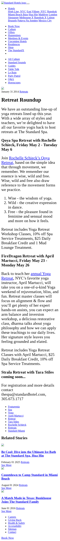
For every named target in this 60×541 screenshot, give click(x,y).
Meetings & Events (18, 38)
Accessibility (15, 526)
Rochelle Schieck (17, 424)
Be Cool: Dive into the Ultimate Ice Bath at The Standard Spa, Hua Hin (28, 453)
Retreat (12, 418)
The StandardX (16, 50)
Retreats (24, 91)
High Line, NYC (17, 11)
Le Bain (12, 72)
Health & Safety (16, 523)
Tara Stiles (13, 421)
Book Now (14, 26)
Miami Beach (15, 14)
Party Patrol (14, 75)
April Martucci (16, 415)
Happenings (14, 35)
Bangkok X (40, 17)
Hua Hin (33, 14)
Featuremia (14, 406)
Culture (12, 29)
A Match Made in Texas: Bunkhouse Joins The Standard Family (26, 499)
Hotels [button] (11, 8)
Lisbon (50, 17)
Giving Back (15, 520)
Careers (12, 517)
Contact (12, 532)
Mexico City (45, 20)
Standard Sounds (17, 62)
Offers (11, 32)
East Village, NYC (36, 11)
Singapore (13, 17)
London (53, 14)
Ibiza (25, 14)
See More (6, 465)
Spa (10, 409)
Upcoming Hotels (17, 41)
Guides (12, 65)
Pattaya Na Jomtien (28, 20)
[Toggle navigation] (28, 3)
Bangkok (52, 11)
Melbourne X (26, 17)
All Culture (14, 59)
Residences (14, 44)
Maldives (43, 14)
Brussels (12, 20)
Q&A (11, 79)
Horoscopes (14, 82)
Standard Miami (16, 430)
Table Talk (13, 69)
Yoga (11, 412)
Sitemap (12, 529)
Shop (11, 47)
